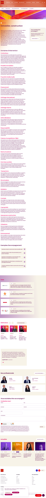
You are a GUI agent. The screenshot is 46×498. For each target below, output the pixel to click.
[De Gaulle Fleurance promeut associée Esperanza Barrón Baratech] (29, 452)
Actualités (31, 8)
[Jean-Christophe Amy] (34, 379)
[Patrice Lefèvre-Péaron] (11, 388)
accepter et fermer (9, 494)
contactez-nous (34, 38)
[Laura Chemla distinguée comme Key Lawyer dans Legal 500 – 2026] (14, 336)
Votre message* (3, 415)
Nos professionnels (15, 8)
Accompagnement (24, 8)
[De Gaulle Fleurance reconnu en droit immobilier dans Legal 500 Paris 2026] (23, 336)
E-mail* (2, 411)
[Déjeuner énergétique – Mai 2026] (17, 452)
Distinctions (8, 8)
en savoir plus (8, 492)
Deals (3, 8)
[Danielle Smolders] (11, 379)
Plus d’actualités (40, 439)
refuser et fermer (15, 492)
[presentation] (10, 323)
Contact (42, 470)
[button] (22, 2)
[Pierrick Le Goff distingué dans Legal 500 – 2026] (4, 336)
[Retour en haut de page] (43, 495)
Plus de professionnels (39, 373)
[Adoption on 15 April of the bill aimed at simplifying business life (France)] (6, 452)
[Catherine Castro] (34, 388)
